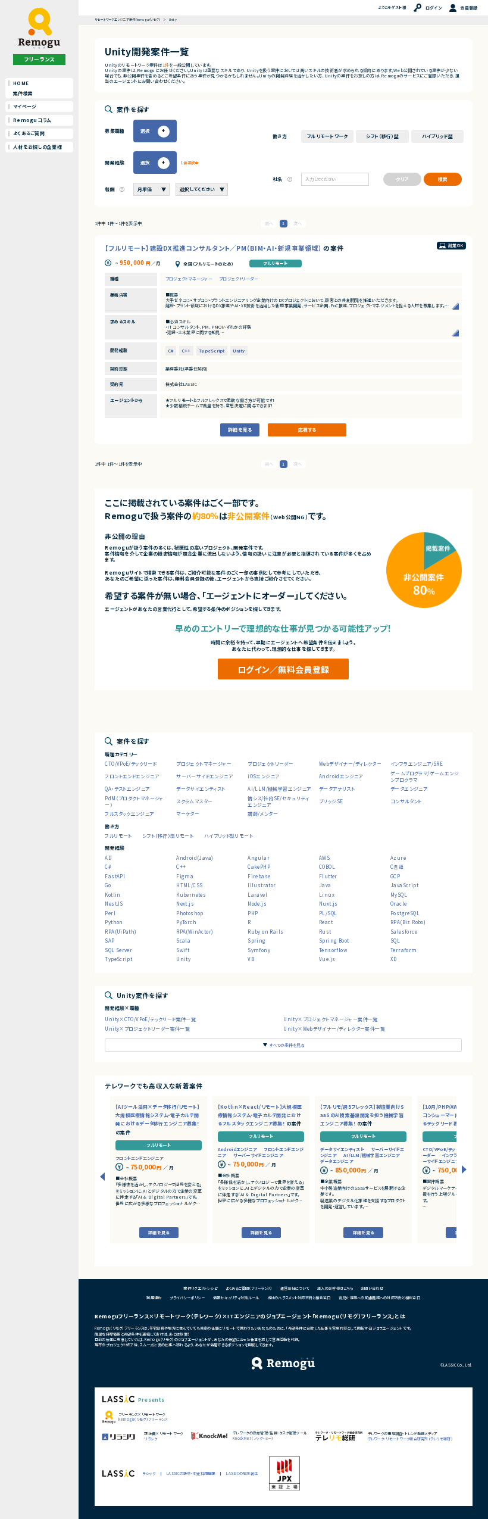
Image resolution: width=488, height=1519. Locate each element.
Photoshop (190, 913)
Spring (256, 940)
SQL (395, 940)
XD (393, 959)
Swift (182, 950)
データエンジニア (408, 788)
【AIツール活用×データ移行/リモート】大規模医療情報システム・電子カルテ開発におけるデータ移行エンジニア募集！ (157, 1115)
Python (114, 922)
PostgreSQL (405, 913)
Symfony (259, 950)
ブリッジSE (331, 801)
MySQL (398, 894)
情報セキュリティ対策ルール (236, 1297)
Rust (325, 931)
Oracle (398, 903)
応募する (307, 429)
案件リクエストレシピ (200, 1288)
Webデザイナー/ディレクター (350, 763)
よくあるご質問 (29, 133)
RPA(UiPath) (120, 931)
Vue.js (327, 959)
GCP (395, 876)
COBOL (327, 866)
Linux (326, 894)
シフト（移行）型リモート (167, 835)
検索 (443, 179)
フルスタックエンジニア (129, 813)
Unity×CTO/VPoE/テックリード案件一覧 (150, 1019)
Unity (239, 351)
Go (108, 885)
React (326, 922)
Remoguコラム (32, 120)
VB (251, 959)
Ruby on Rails (265, 931)
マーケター (187, 813)
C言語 (396, 866)
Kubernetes (191, 894)
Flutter (328, 876)
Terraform (403, 950)
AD (108, 857)
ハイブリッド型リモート (228, 835)
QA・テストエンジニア (127, 788)
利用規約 (153, 1297)
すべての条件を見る (286, 1045)
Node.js (257, 903)
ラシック (148, 1473)
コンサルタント (406, 801)
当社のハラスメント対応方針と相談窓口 (299, 1297)
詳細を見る (240, 429)
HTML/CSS (189, 885)
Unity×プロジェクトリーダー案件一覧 (147, 1028)
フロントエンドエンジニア (132, 776)
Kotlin (112, 894)
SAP (109, 940)
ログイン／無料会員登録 (283, 669)
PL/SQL (328, 913)
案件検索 (23, 93)
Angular (259, 857)
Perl (110, 913)
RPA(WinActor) (194, 931)
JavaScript (404, 885)
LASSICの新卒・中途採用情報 (191, 1473)
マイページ (24, 106)
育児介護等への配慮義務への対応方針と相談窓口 (379, 1297)
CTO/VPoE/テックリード (131, 763)
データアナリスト (337, 788)
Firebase (259, 876)
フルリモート (275, 263)
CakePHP (259, 866)
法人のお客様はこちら (335, 1288)
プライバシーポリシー (187, 1297)
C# (171, 351)
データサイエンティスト (200, 788)
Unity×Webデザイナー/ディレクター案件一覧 (334, 1028)
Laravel (257, 894)
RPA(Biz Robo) (408, 922)
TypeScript (212, 351)
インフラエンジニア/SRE (416, 763)
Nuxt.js (328, 903)
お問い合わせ (372, 1288)
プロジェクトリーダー (238, 279)
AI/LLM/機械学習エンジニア (279, 788)
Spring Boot (334, 940)
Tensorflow (333, 950)
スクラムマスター (194, 801)
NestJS (114, 903)
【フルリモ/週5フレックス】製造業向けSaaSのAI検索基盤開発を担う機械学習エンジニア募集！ (362, 1115)
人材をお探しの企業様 (37, 147)
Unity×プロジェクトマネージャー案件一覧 (330, 1019)
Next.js (185, 903)
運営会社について (294, 1288)
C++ (186, 351)
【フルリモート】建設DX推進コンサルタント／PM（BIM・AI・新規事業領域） (214, 248)
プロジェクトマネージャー (188, 279)
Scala (183, 940)
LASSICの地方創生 (242, 1473)
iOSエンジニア (263, 776)
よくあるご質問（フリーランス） (249, 1288)
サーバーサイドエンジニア (204, 776)
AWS (324, 857)
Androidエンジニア (341, 776)
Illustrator (262, 885)
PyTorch (186, 922)
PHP (253, 913)
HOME (21, 83)
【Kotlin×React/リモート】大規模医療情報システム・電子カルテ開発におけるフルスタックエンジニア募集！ (260, 1115)
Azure (398, 857)
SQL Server (118, 950)
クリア (402, 179)
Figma (184, 876)
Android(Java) (194, 857)
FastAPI (115, 876)
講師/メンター (263, 813)
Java (325, 885)
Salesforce (403, 931)
